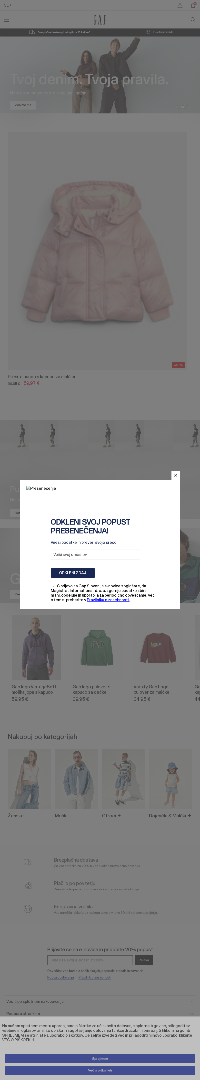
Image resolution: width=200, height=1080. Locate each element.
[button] (175, 475)
